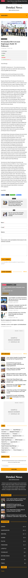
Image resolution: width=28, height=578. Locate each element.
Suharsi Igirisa (5, 448)
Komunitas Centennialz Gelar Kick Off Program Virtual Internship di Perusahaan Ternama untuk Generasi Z (17, 307)
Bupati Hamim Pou (6, 450)
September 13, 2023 (6, 48)
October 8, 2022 (13, 302)
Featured (4, 284)
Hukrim (3, 537)
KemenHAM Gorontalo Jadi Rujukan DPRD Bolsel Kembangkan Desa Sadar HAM (15, 397)
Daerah (3, 526)
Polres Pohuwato (18, 450)
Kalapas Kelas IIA (6, 435)
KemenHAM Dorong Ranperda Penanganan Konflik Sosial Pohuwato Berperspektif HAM (15, 364)
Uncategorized (5, 530)
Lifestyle (3, 548)
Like (3, 55)
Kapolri (14, 448)
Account (15, 3)
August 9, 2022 (12, 317)
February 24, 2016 (5, 322)
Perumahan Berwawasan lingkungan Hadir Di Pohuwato (10, 44)
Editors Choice (5, 556)
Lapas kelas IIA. (15, 441)
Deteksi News (14, 7)
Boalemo (4, 452)
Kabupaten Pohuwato (16, 431)
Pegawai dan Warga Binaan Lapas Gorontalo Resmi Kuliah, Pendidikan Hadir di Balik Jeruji (16, 381)
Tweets (2, 571)
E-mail (3, 227)
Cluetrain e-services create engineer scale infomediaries (13, 324)
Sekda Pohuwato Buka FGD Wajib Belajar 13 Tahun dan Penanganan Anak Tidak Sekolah (16, 391)
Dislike (4, 57)
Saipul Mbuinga (17, 429)
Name (2, 222)
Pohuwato (16, 433)
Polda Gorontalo (6, 433)
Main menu (4, 15)
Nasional (3, 534)
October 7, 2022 (13, 310)
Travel (3, 563)
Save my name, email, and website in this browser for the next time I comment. (13, 240)
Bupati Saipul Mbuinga (7, 439)
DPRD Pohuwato (20, 439)
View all (25, 271)
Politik (3, 541)
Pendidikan (4, 545)
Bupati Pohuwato (6, 429)
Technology (9, 284)
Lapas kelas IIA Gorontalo (8, 437)
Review (3, 559)
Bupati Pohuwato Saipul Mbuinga (10, 445)
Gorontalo (4, 431)
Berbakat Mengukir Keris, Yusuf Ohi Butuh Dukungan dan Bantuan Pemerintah (17, 314)
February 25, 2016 (6, 290)
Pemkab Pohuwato (6, 443)
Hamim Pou (5, 441)
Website (3, 232)
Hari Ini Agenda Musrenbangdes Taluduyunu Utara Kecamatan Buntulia (16, 214)
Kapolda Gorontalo (18, 435)
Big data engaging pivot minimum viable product (12, 320)
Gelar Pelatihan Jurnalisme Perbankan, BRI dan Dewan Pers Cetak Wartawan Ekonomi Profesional (17, 299)
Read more (5, 293)
